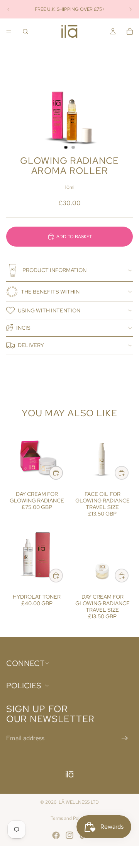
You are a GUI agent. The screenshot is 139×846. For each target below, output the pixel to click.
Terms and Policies (70, 818)
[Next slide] (130, 9)
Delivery (31, 345)
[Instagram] (69, 835)
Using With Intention (49, 310)
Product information (54, 270)
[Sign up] (125, 738)
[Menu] (9, 31)
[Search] (25, 31)
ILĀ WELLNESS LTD (78, 802)
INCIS (23, 327)
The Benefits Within (50, 291)
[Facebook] (56, 835)
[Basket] (129, 31)
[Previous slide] (8, 9)
